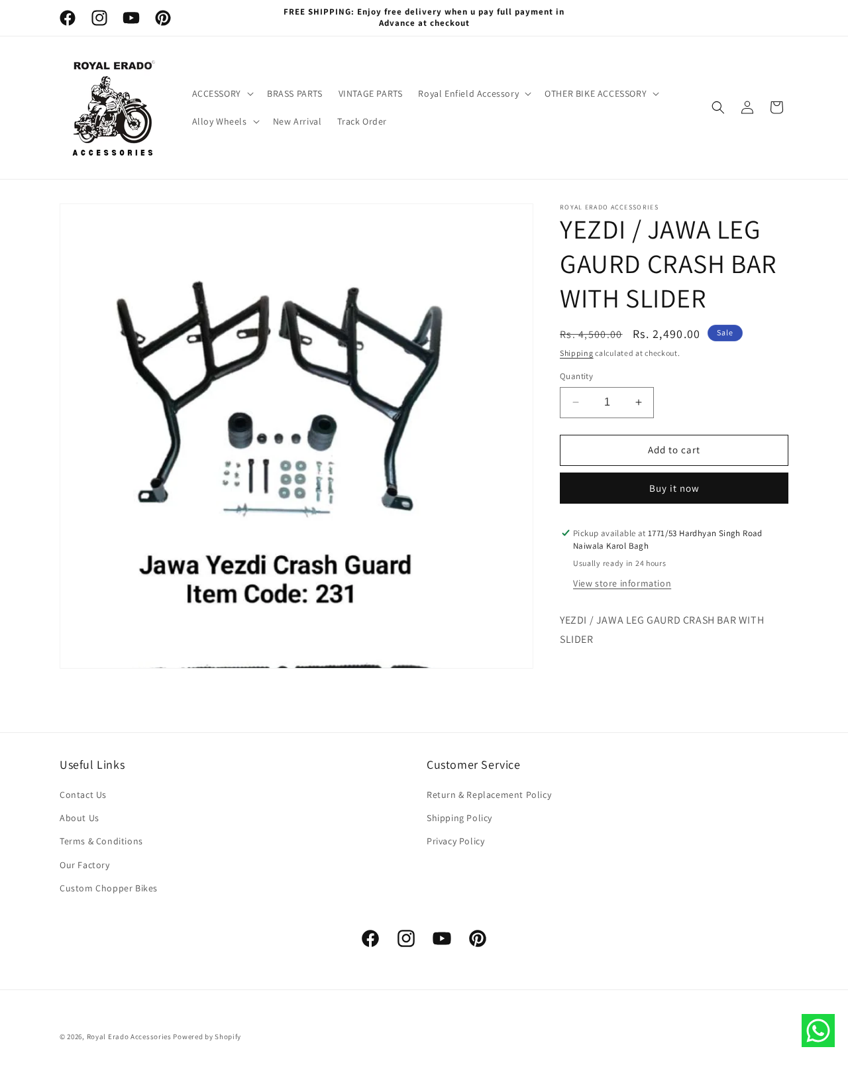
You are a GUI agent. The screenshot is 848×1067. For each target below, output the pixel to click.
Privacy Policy (455, 842)
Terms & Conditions (101, 842)
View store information (622, 583)
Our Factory (85, 865)
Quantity (576, 376)
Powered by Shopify (207, 1036)
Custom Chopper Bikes (109, 888)
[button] (221, 93)
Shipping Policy (459, 818)
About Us (79, 818)
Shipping (577, 353)
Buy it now (674, 488)
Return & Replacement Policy (489, 795)
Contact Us (83, 795)
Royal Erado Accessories (129, 1036)
